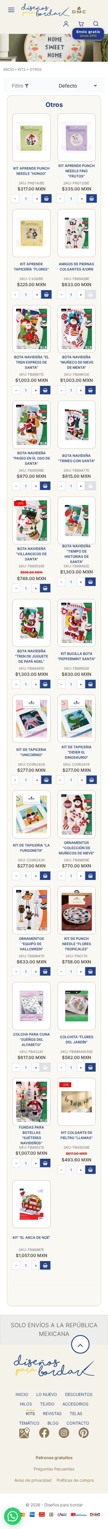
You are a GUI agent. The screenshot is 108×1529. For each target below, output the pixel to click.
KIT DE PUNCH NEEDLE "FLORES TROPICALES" (76, 943)
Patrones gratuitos (54, 1457)
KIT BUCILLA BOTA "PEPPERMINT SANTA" (76, 656)
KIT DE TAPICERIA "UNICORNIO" (31, 752)
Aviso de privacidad (33, 1480)
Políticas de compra (75, 1480)
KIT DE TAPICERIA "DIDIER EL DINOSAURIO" (77, 752)
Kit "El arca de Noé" (31, 1237)
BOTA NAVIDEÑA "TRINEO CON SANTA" (76, 458)
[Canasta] (81, 23)
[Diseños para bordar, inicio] (53, 9)
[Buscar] (96, 23)
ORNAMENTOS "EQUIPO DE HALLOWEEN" (31, 943)
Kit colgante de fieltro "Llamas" (76, 1135)
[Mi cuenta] (66, 23)
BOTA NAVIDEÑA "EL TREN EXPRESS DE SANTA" (31, 362)
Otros (36, 69)
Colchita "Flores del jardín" (76, 1039)
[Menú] (11, 10)
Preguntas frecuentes (54, 1468)
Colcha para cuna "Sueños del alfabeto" (31, 1039)
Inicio (8, 69)
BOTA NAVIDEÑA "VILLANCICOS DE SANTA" (31, 553)
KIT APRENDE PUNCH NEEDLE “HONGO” (31, 171)
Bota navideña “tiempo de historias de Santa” (76, 554)
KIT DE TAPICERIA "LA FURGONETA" (31, 848)
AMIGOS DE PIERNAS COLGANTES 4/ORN (76, 266)
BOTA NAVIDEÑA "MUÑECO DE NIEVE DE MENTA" (76, 362)
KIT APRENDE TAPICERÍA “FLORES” (31, 266)
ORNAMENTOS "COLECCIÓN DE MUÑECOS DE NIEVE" (76, 847)
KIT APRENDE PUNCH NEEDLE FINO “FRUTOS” (76, 171)
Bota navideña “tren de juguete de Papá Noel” (31, 656)
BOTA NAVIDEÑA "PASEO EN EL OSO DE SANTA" (31, 458)
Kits (22, 69)
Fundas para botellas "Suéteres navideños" (31, 1135)
